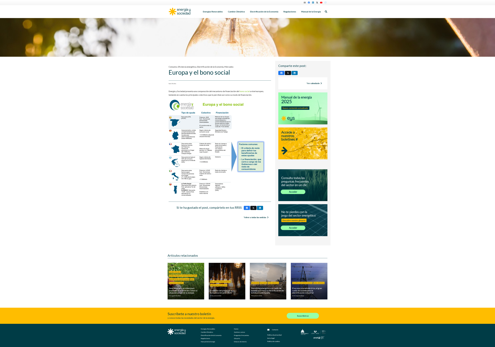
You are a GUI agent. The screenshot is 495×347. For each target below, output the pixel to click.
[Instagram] (325, 3)
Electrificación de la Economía (210, 66)
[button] (224, 11)
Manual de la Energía (208, 342)
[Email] (305, 3)
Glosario (237, 338)
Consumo (173, 66)
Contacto (275, 330)
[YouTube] (321, 3)
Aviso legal (271, 338)
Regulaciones (205, 338)
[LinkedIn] (313, 3)
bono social (245, 91)
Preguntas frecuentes (241, 335)
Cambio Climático (207, 332)
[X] (317, 3)
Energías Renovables (208, 329)
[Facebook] (309, 3)
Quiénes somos (239, 332)
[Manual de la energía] (302, 108)
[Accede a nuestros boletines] (302, 146)
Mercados (228, 66)
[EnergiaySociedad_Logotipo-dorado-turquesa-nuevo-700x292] (180, 11)
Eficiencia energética (187, 66)
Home (236, 329)
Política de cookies (273, 341)
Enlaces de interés (240, 342)
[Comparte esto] (247, 208)
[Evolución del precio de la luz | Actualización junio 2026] (227, 281)
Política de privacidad (274, 335)
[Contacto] (269, 330)
